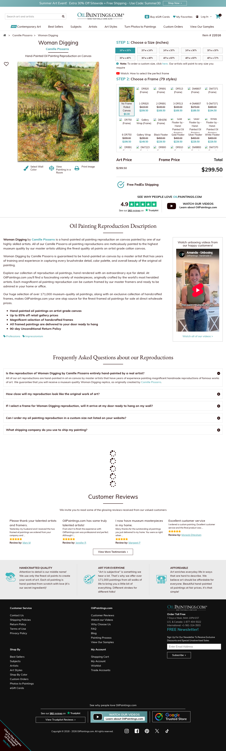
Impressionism (34, 336)
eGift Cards (17, 688)
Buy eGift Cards (160, 16)
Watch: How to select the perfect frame (144, 73)
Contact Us (17, 615)
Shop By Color (18, 674)
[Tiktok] (167, 730)
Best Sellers (55, 26)
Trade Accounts (100, 670)
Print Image (88, 166)
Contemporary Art (29, 26)
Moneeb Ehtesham (191, 534)
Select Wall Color (36, 168)
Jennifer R (81, 542)
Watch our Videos (102, 619)
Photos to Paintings (22, 683)
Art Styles (111, 26)
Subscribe (178, 655)
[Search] (63, 16)
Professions (13, 336)
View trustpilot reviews (59, 719)
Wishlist (96, 665)
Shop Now (174, 3)
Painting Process (101, 637)
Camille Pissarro (57, 49)
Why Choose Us (101, 624)
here (165, 63)
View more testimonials (112, 551)
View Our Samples (202, 26)
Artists (93, 26)
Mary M (27, 542)
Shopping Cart (100, 656)
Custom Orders (173, 26)
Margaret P (134, 542)
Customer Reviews (102, 615)
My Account (98, 661)
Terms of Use (18, 628)
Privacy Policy (18, 633)
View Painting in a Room (63, 169)
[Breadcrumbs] (5, 35)
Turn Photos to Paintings (140, 26)
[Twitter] (157, 730)
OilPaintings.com (85, 731)
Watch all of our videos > (197, 336)
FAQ (93, 628)
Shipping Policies (20, 619)
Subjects (75, 26)
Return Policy (18, 624)
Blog (94, 633)
